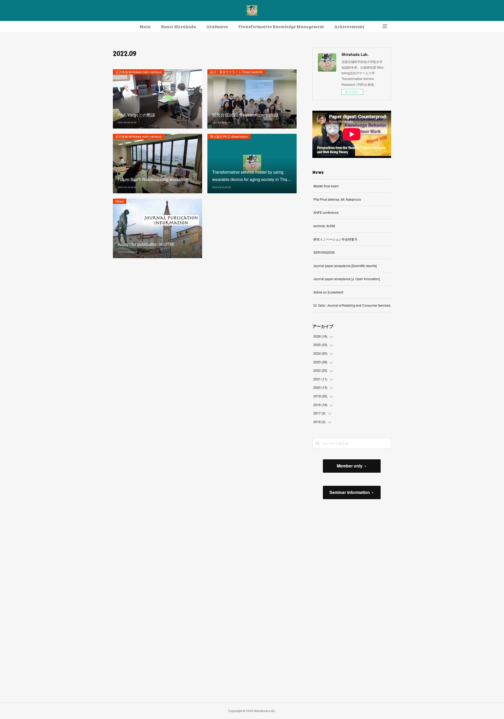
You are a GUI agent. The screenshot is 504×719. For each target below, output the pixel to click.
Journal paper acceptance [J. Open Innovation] (346, 278)
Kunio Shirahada (178, 26)
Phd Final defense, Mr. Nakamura (337, 199)
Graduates (217, 26)
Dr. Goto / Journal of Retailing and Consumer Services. (352, 305)
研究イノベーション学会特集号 (335, 239)
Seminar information (349, 492)
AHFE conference (326, 212)
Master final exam (326, 186)
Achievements (349, 26)
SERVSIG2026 (324, 252)
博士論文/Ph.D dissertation (229, 136)
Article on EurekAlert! (328, 292)
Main (145, 26)
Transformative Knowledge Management (281, 26)
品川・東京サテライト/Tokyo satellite (236, 72)
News (120, 201)
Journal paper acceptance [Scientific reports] (345, 265)
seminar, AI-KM (324, 225)
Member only (350, 466)
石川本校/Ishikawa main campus (138, 72)
